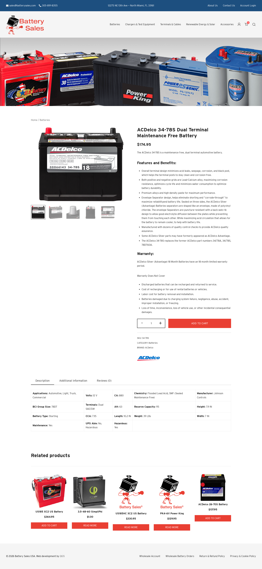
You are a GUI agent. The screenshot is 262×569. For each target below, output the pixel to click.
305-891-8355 (50, 5)
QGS (62, 556)
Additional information (73, 380)
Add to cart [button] (49, 525)
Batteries (115, 24)
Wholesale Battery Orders (180, 556)
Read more (90, 525)
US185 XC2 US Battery (49, 511)
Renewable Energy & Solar (200, 24)
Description (42, 380)
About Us (213, 5)
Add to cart (199, 323)
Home (34, 120)
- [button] (142, 323)
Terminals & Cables (170, 24)
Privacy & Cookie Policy (243, 556)
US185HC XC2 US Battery (131, 513)
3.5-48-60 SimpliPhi (90, 511)
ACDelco (149, 347)
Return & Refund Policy (212, 556)
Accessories (226, 24)
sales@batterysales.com (22, 5)
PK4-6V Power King (172, 513)
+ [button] (160, 323)
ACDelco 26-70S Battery (213, 504)
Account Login (248, 5)
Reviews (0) (104, 380)
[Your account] (239, 24)
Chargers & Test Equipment (140, 24)
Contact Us (229, 5)
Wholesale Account (149, 556)
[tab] (42, 381)
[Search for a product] (254, 24)
